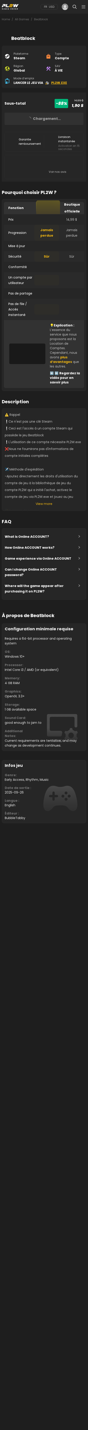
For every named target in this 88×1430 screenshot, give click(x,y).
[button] (44, 536)
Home (6, 19)
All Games (22, 19)
